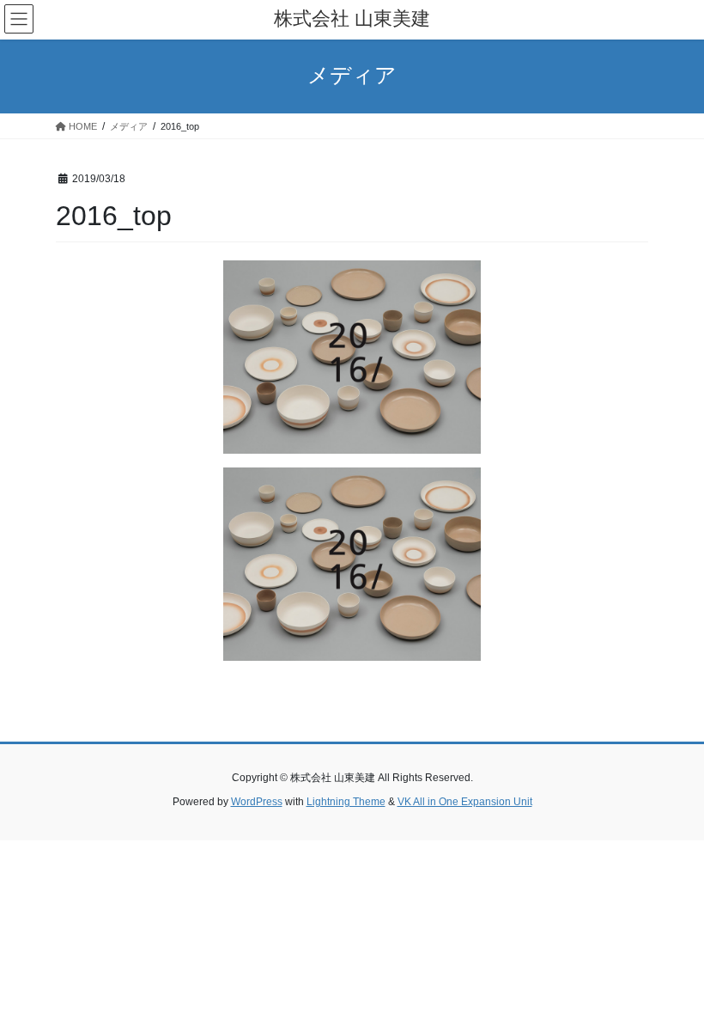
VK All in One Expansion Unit (465, 802)
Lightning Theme (345, 802)
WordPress (256, 802)
